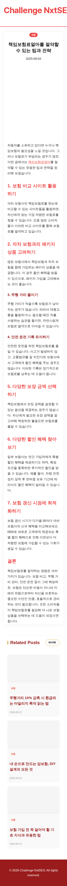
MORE (52, 642)
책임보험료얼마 (39, 162)
